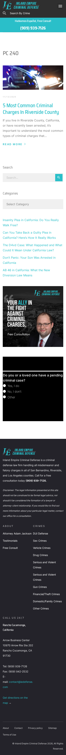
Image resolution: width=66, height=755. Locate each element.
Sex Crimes (40, 540)
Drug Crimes (40, 555)
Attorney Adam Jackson (17, 533)
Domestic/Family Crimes (47, 601)
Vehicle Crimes (41, 547)
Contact (18, 728)
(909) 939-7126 (33, 28)
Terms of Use (9, 734)
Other (11, 397)
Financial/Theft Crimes (46, 594)
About (6, 728)
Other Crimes (41, 608)
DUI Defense (40, 533)
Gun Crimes (40, 586)
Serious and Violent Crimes (44, 565)
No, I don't (14, 391)
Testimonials (10, 540)
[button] (60, 6)
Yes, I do (13, 386)
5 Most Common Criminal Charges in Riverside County (31, 108)
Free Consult (10, 547)
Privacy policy (35, 728)
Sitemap (52, 728)
